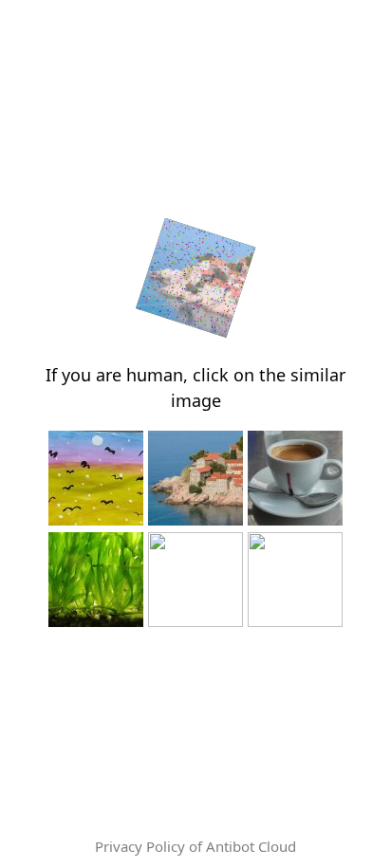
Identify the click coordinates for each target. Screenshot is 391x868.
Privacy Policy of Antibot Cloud (195, 846)
